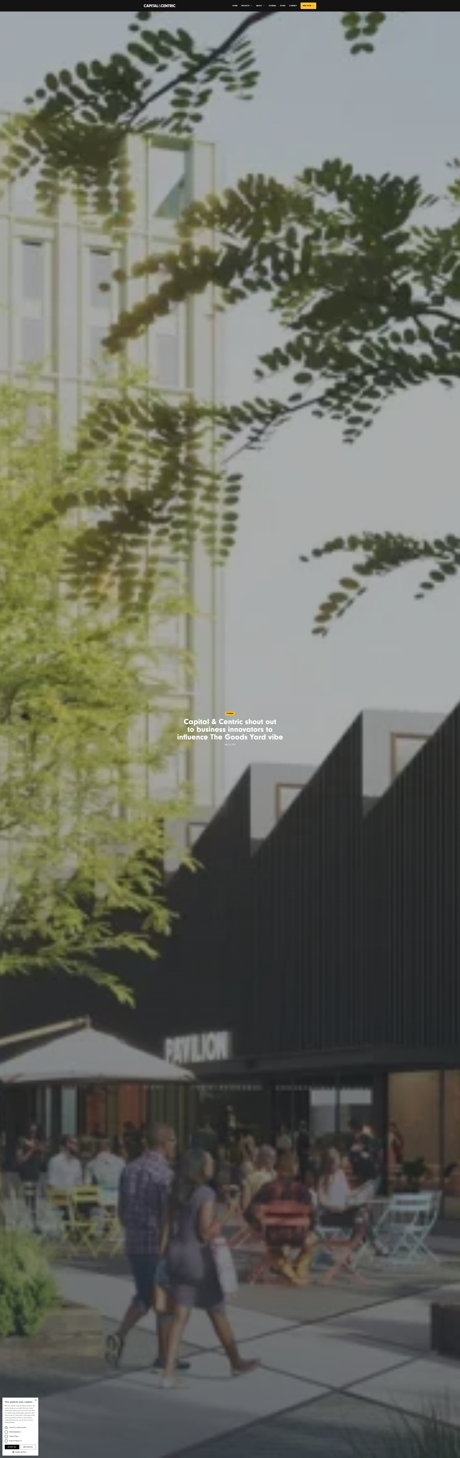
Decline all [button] (28, 1447)
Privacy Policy (9, 1422)
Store (282, 6)
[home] (159, 5)
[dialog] (20, 1427)
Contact (293, 6)
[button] (246, 5)
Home (235, 6)
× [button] (36, 1400)
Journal (272, 6)
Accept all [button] (12, 1447)
